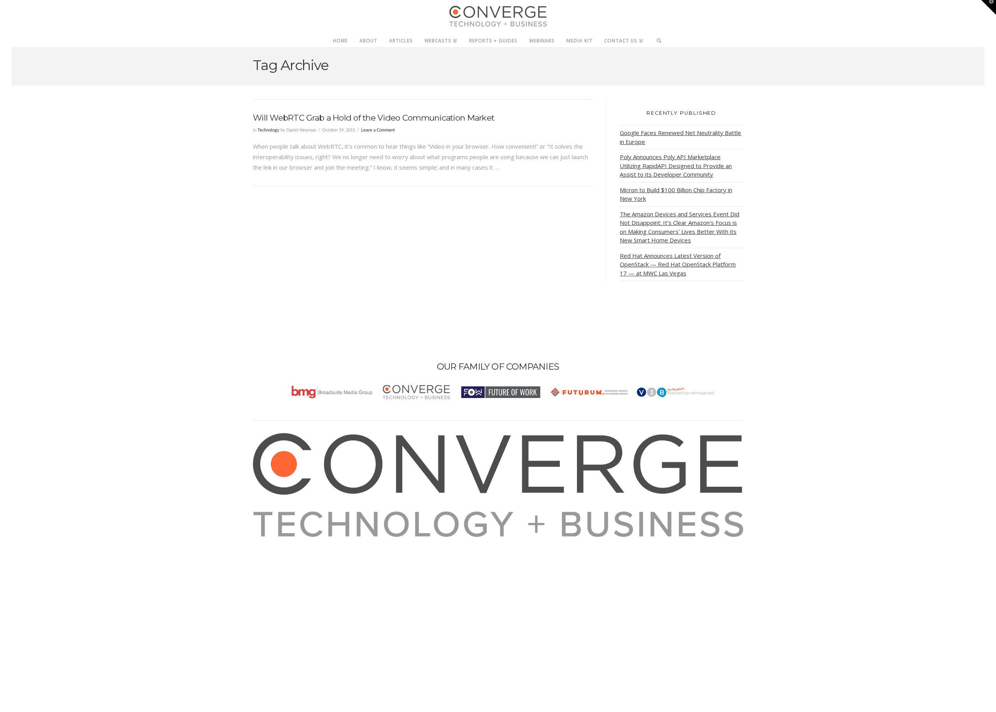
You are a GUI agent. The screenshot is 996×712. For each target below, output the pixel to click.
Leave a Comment (378, 130)
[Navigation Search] (659, 38)
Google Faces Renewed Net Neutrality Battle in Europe (680, 137)
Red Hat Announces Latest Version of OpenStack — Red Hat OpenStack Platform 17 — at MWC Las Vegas (678, 264)
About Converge (284, 542)
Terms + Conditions (289, 563)
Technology (268, 130)
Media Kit (275, 552)
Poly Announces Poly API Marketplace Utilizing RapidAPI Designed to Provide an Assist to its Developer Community (676, 165)
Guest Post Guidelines (293, 584)
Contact (273, 594)
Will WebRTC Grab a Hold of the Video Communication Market (373, 118)
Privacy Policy (281, 573)
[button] (988, 7)
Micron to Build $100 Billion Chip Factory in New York (676, 194)
